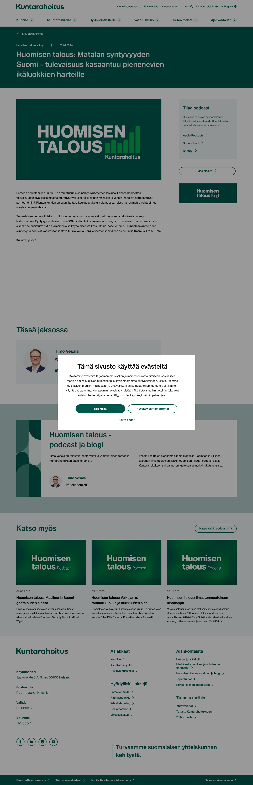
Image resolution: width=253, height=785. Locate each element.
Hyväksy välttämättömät (152, 408)
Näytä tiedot (126, 420)
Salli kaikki (100, 408)
